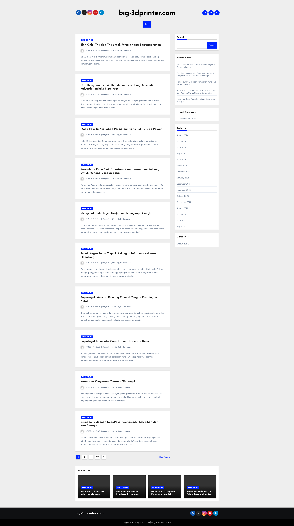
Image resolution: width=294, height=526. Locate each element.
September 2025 (184, 202)
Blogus (154, 522)
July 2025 (181, 214)
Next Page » (164, 457)
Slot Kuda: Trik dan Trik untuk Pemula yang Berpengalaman (121, 44)
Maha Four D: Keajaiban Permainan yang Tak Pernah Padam (121, 129)
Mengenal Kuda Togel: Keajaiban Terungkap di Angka (117, 213)
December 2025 (184, 184)
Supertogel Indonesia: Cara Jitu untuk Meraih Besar (115, 341)
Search (181, 37)
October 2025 (183, 196)
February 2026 (183, 172)
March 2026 (182, 166)
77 (97, 457)
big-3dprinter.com (147, 13)
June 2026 (182, 147)
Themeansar (165, 522)
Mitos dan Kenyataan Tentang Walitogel (108, 381)
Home (147, 24)
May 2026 (181, 153)
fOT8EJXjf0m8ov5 (92, 51)
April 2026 (181, 160)
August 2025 (182, 208)
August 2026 (182, 135)
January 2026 (183, 178)
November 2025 (184, 190)
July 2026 (181, 141)
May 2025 (181, 226)
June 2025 (181, 220)
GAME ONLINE (87, 40)
